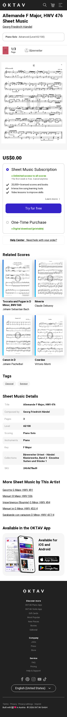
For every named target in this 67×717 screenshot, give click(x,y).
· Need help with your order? (33, 240)
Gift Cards (33, 613)
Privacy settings (25, 704)
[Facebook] (22, 680)
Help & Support (33, 670)
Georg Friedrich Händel (17, 26)
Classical (9, 384)
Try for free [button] (33, 208)
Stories (33, 625)
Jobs (33, 642)
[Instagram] (33, 680)
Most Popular (33, 617)
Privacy (13, 704)
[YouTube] (39, 680)
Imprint (38, 704)
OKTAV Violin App (33, 609)
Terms (6, 704)
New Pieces (33, 621)
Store (33, 650)
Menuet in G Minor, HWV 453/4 (20, 508)
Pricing (33, 666)
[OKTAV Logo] (14, 5)
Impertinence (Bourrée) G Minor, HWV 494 (26, 502)
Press (33, 646)
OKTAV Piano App (33, 605)
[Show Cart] (52, 5)
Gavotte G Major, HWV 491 (18, 490)
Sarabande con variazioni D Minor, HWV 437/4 (28, 514)
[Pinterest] (27, 680)
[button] (53, 199)
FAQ (33, 662)
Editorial (33, 630)
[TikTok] (45, 680)
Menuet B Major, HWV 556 (18, 496)
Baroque (23, 384)
